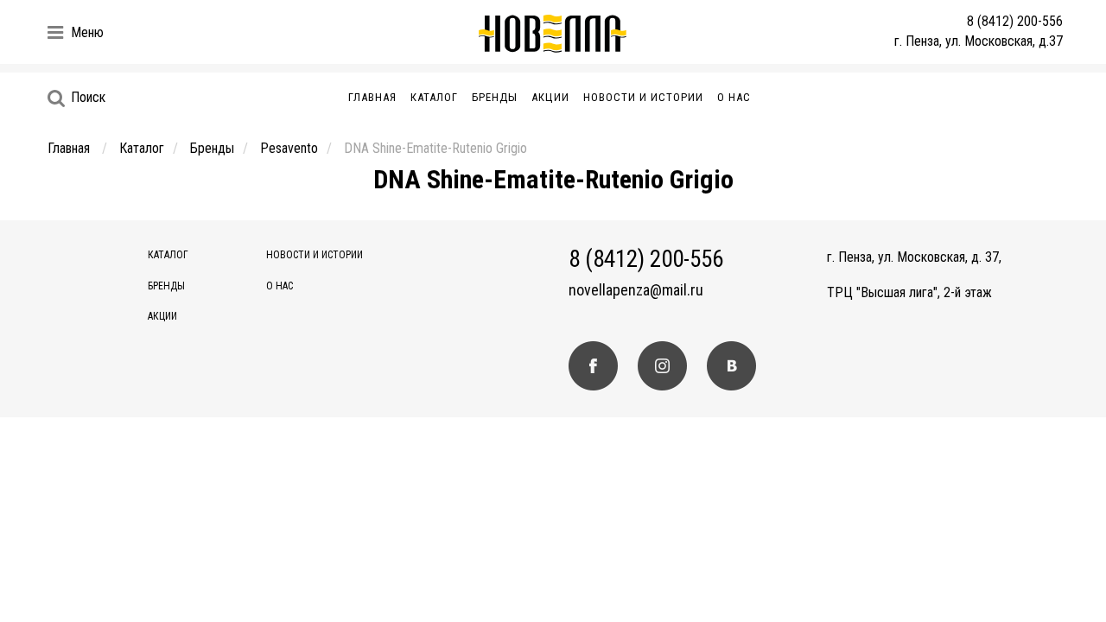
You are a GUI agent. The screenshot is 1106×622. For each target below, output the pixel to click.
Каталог (434, 97)
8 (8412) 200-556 (1015, 21)
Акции (550, 97)
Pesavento (289, 148)
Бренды (495, 97)
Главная (372, 97)
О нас (734, 97)
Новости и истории (643, 97)
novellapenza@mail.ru (636, 290)
